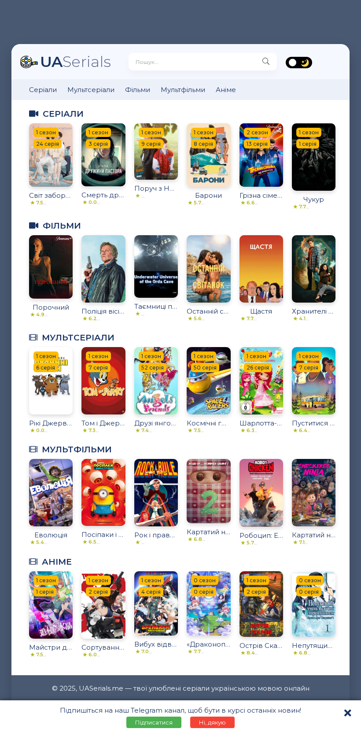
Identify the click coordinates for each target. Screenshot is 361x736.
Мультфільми (183, 89)
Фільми (137, 89)
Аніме (226, 89)
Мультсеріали (90, 89)
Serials (75, 61)
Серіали (43, 89)
